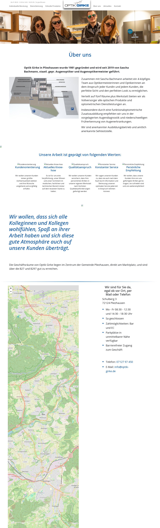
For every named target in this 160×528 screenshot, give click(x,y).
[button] (43, 414)
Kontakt (117, 6)
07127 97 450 (124, 362)
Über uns (97, 6)
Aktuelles (107, 6)
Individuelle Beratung (18, 6)
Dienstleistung (36, 6)
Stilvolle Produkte (53, 6)
